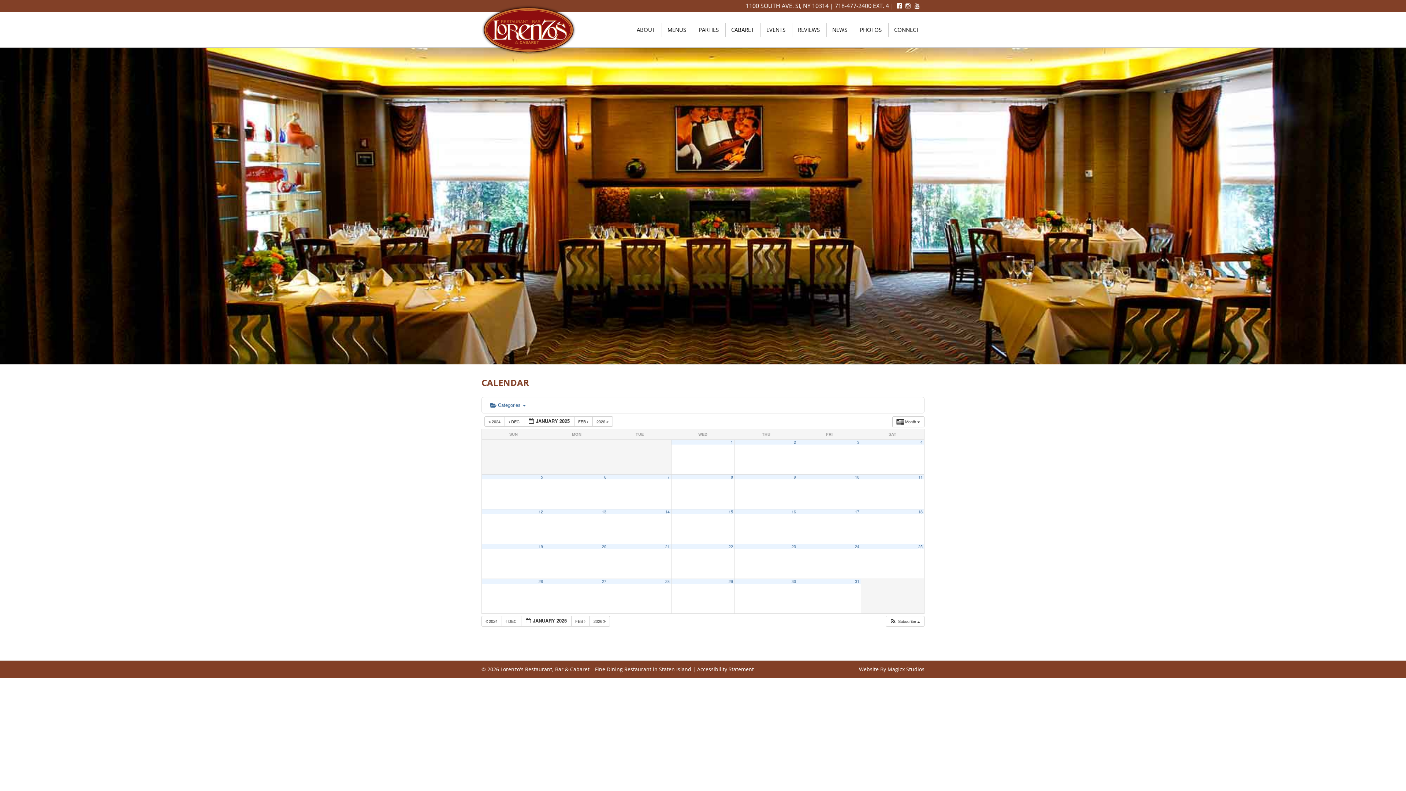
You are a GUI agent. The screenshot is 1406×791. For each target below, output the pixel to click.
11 (920, 477)
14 (667, 512)
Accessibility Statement (725, 669)
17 (857, 512)
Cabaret (742, 29)
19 (541, 546)
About (646, 29)
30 (794, 581)
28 (667, 581)
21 (667, 546)
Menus (676, 29)
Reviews (809, 29)
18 (920, 512)
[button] (905, 621)
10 (857, 477)
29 (731, 581)
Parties (709, 29)
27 (604, 581)
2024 (496, 421)
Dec (515, 421)
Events (775, 29)
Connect (906, 29)
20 (604, 546)
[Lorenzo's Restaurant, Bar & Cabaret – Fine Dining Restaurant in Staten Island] (528, 29)
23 (794, 546)
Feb (582, 421)
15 (731, 512)
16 (794, 512)
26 (541, 581)
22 (731, 546)
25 (920, 546)
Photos (871, 29)
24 (857, 546)
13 (604, 512)
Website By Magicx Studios (892, 669)
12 (541, 512)
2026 (601, 421)
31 (857, 581)
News (839, 29)
